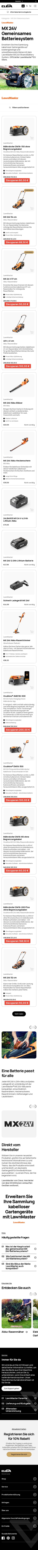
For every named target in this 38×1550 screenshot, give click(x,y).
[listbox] (18, 1064)
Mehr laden (19, 1014)
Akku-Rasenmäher (13, 1331)
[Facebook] (3, 1538)
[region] (19, 1061)
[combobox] (23, 6)
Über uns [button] (5, 1510)
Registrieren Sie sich (19, 1454)
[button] (27, 6)
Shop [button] (4, 1479)
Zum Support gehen (11, 1388)
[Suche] (27, 6)
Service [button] (5, 1487)
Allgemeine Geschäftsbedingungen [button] (16, 1518)
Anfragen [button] (5, 1502)
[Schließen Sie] (35, 1)
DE (23, 6)
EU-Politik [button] (5, 1526)
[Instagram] (13, 1538)
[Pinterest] (8, 1538)
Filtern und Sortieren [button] (20, 107)
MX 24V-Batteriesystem (20, 18)
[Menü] (35, 6)
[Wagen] (30, 6)
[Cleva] (7, 6)
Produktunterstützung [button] (11, 1495)
